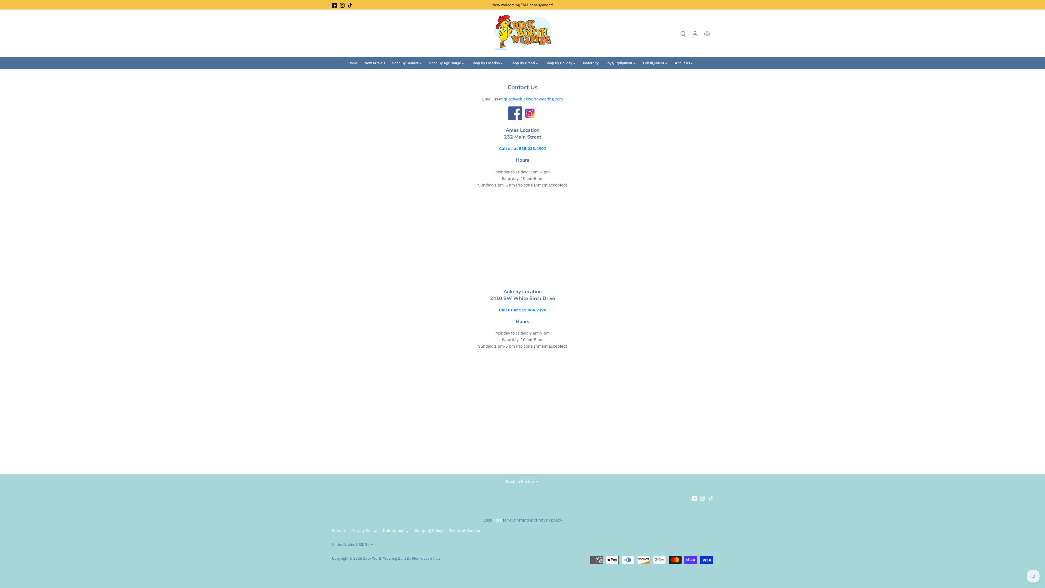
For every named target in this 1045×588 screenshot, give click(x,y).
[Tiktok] (350, 5)
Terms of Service (464, 530)
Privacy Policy (364, 530)
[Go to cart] (707, 33)
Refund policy (395, 530)
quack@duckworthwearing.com (533, 99)
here (498, 520)
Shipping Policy (428, 530)
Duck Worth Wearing (380, 558)
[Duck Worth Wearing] (515, 118)
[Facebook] (334, 5)
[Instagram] (342, 5)
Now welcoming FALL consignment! (522, 4)
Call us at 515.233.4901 (522, 148)
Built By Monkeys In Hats (419, 558)
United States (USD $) (350, 544)
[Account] (695, 33)
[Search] (683, 33)
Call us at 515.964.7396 (522, 310)
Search (338, 530)
